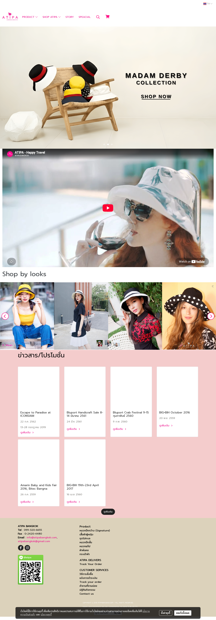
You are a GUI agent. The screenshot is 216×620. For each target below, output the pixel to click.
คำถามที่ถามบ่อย (88, 586)
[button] (98, 17)
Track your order (91, 582)
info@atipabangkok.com (42, 537)
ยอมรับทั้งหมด (182, 612)
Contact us (87, 594)
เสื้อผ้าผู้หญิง (86, 534)
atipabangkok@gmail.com (34, 541)
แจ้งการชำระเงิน (88, 578)
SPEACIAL (85, 17)
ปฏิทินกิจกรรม (87, 590)
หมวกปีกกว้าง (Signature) (95, 530)
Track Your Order (91, 564)
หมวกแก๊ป (85, 546)
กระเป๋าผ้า (85, 554)
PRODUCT (28, 17)
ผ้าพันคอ (84, 550)
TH (208, 4)
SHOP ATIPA (50, 17)
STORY (69, 17)
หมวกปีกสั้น (86, 542)
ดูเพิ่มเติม (25, 432)
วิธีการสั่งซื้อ (86, 574)
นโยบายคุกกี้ (46, 614)
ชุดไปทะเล (85, 538)
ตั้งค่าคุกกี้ (165, 612)
